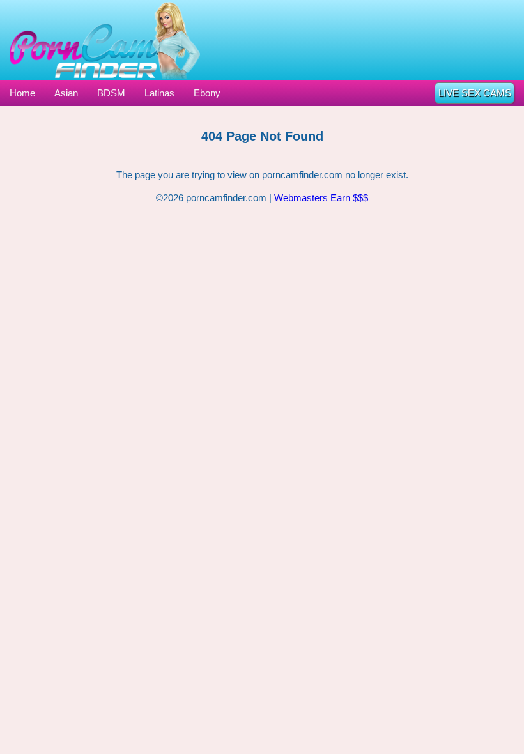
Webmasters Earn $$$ (321, 197)
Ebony (207, 93)
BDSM (111, 93)
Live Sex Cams (474, 93)
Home (22, 93)
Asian (66, 93)
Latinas (159, 93)
